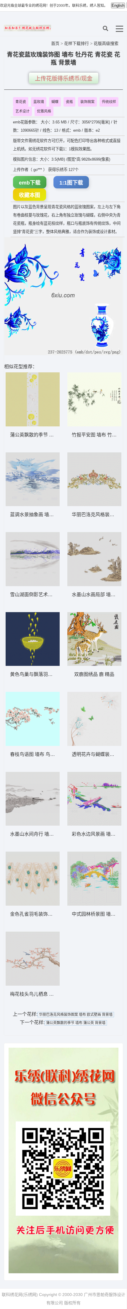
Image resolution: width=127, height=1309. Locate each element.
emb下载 (29, 183)
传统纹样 (109, 102)
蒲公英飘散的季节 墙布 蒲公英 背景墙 (75, 1023)
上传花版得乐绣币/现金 (63, 79)
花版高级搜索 (106, 43)
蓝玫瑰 (38, 102)
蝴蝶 (54, 102)
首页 (55, 43)
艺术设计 (22, 111)
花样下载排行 (77, 43)
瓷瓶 (69, 102)
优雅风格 (44, 111)
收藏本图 (29, 195)
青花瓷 (20, 102)
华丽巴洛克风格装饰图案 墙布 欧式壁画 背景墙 (76, 1015)
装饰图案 (87, 102)
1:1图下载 (71, 183)
